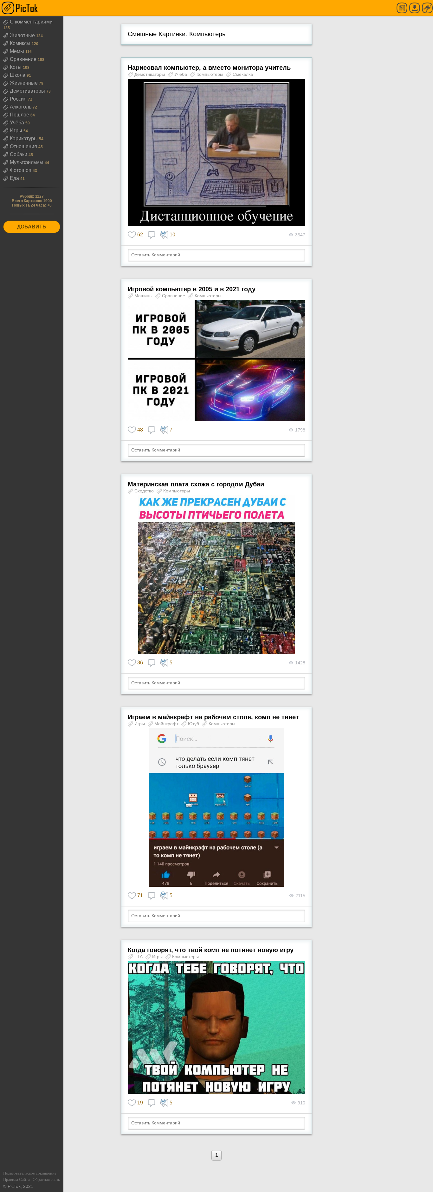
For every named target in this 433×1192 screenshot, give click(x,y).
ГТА (139, 956)
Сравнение (24, 59)
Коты (16, 67)
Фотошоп (21, 170)
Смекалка (243, 74)
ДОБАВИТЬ (31, 226)
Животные (23, 35)
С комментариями (31, 21)
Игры (16, 130)
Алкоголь (21, 106)
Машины (144, 295)
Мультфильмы (27, 162)
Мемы (17, 51)
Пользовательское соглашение (29, 1173)
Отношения (24, 146)
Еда (15, 178)
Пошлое (20, 114)
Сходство (144, 490)
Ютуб (194, 723)
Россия (19, 99)
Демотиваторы (28, 91)
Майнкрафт (167, 723)
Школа (18, 75)
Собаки (19, 154)
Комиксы (21, 43)
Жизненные (24, 83)
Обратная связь (46, 1179)
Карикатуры (24, 138)
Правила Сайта (16, 1179)
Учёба (17, 122)
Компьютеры (210, 74)
